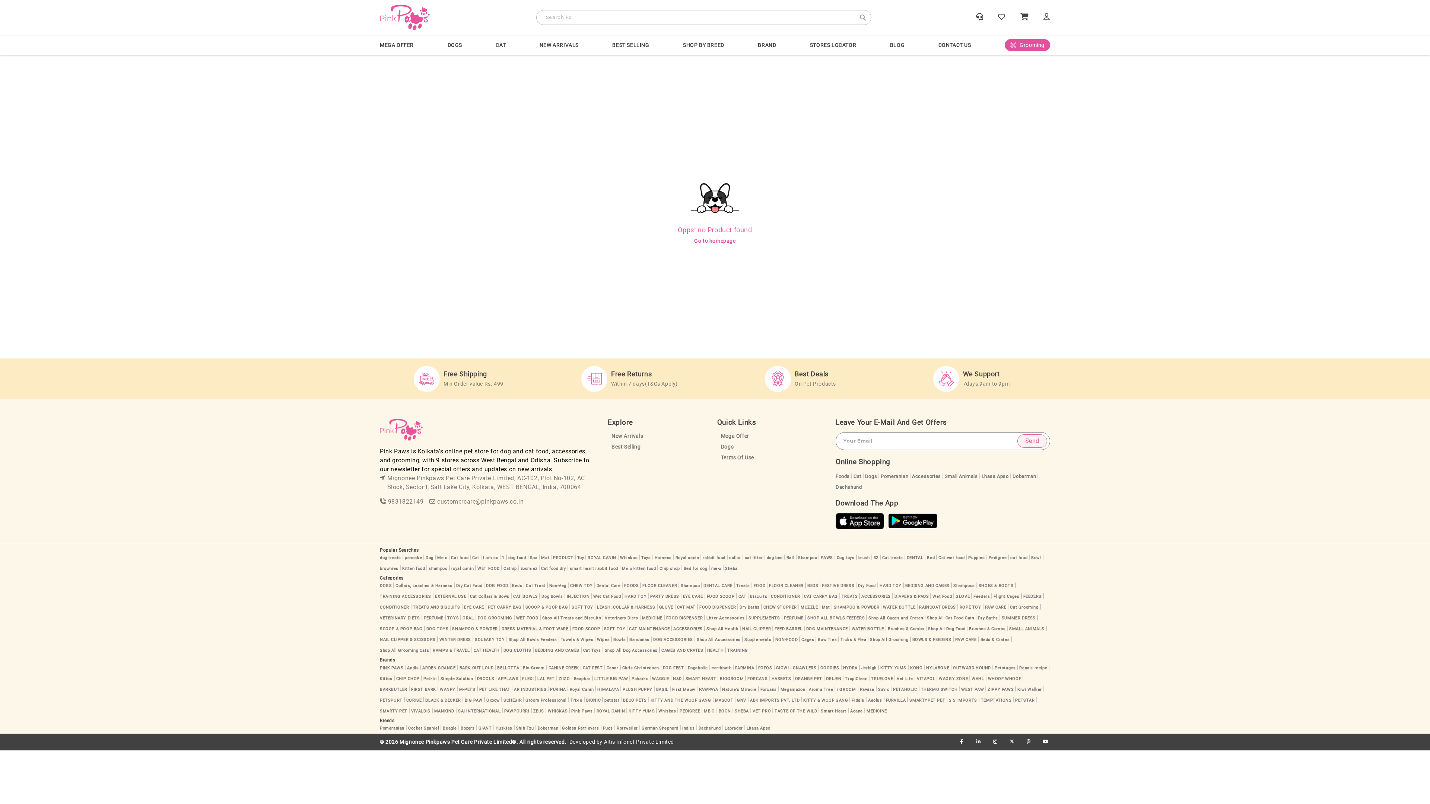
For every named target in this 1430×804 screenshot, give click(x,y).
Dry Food (867, 585)
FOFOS (765, 668)
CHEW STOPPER (780, 607)
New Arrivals (559, 45)
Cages (807, 639)
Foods (843, 476)
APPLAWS (508, 678)
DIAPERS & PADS (911, 596)
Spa (534, 557)
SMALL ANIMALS (1027, 628)
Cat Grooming (1024, 607)
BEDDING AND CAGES (927, 585)
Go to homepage (714, 241)
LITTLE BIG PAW (611, 678)
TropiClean (856, 678)
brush (864, 557)
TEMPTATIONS (996, 700)
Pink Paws (581, 711)
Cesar (613, 668)
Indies (688, 728)
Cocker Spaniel (423, 728)
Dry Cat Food (469, 585)
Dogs (727, 447)
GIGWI (782, 668)
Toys (646, 557)
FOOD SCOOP (721, 596)
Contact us (954, 45)
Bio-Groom (533, 668)
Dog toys (846, 557)
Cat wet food (951, 557)
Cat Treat (535, 585)
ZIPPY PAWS (1001, 689)
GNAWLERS (805, 668)
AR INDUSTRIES (530, 689)
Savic (883, 689)
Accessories (926, 476)
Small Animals (961, 476)
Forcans (768, 689)
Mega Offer (397, 45)
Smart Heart (833, 711)
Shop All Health (722, 628)
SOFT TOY (582, 607)
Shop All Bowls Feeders (533, 639)
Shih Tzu (525, 728)
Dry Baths (749, 607)
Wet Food (942, 596)
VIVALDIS (420, 711)
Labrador (734, 728)
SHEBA (742, 711)
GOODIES (829, 668)
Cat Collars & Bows (489, 596)
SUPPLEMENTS (764, 618)
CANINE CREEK (564, 668)
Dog (429, 557)
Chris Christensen (640, 668)
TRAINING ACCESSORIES (405, 596)
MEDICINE (652, 618)
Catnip (510, 568)
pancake (413, 557)
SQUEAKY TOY (490, 639)
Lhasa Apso (995, 476)
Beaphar (582, 678)
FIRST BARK (423, 689)
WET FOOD (488, 568)
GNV (741, 700)
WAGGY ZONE (953, 678)
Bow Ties (827, 639)
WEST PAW (972, 689)
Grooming (1032, 45)
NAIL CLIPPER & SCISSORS (408, 639)
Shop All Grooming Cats (404, 650)
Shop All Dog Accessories (631, 650)
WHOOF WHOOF (1004, 678)
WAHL (978, 678)
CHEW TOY (581, 585)
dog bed (775, 557)
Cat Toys (592, 650)
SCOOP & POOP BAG (546, 607)
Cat (857, 476)
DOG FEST (673, 668)
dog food (517, 557)
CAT (501, 45)
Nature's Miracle (739, 689)
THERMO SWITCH (939, 689)
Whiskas (629, 557)
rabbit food (714, 557)
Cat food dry (553, 568)
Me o (442, 557)
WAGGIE (660, 678)
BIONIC (593, 700)
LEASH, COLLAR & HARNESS (626, 607)
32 (876, 557)
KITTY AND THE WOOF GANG (681, 700)
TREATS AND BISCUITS (436, 607)
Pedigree (998, 557)
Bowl (1036, 557)
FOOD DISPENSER (717, 607)
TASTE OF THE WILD (796, 711)
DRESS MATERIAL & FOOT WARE (535, 628)
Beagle (450, 728)
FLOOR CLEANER (659, 585)
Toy (580, 557)
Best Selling (630, 45)
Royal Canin (582, 689)
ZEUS (538, 711)
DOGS (455, 45)
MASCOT (724, 700)
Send (1032, 440)
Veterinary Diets (621, 618)
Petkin (430, 678)
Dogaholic (698, 668)
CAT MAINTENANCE (649, 628)
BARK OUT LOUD (477, 668)
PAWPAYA (708, 689)
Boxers (468, 728)
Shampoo (807, 557)
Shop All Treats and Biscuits (571, 618)
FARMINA (744, 668)
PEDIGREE (690, 711)
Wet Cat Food (607, 596)
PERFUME (434, 618)
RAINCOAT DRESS (937, 607)
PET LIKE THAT (495, 689)
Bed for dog (696, 568)
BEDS (812, 585)
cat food (1018, 557)
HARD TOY (891, 585)
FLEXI (528, 678)
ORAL (468, 618)
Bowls (619, 639)
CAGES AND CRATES (682, 650)
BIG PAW (474, 700)
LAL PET (545, 678)
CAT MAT (686, 607)
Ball (790, 557)
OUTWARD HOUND (972, 668)
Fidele (858, 700)
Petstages (1005, 668)
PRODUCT (563, 557)
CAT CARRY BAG (821, 596)
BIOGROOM (732, 678)
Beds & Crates (995, 639)
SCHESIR (512, 700)
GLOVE (963, 596)
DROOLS (486, 678)
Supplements (758, 639)
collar (735, 557)
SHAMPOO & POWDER (857, 607)
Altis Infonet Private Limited (639, 742)
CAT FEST (593, 668)
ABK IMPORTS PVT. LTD (775, 700)
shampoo (438, 568)
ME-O (709, 711)
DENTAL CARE (718, 585)
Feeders (981, 596)
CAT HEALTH (487, 650)
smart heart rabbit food (594, 568)
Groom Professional (546, 700)
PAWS (827, 557)
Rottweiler (627, 728)
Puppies (976, 557)
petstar (611, 700)
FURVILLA (896, 700)
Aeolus (875, 700)
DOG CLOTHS (517, 650)
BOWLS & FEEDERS (931, 639)
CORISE (414, 700)
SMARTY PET (393, 711)
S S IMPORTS (963, 700)
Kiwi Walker (1029, 689)
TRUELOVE (882, 678)
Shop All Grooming (889, 639)
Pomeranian (894, 476)
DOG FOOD (497, 585)
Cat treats (892, 557)
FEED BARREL (789, 628)
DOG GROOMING (495, 618)
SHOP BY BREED (703, 45)
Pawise (867, 689)
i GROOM (846, 689)
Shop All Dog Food (946, 628)
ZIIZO (564, 678)
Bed (931, 557)
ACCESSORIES (876, 596)
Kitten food (413, 568)
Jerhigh (869, 668)
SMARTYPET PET (927, 700)
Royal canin (687, 557)
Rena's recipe (1033, 668)
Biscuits (758, 596)
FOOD (759, 585)
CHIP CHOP (408, 678)
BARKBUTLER (393, 689)
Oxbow (493, 700)
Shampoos (964, 585)
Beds (517, 585)
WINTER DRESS (455, 639)
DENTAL (915, 557)
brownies (389, 568)
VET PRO (762, 711)
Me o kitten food (639, 568)
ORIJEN (834, 678)
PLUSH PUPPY (637, 689)
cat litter (754, 557)
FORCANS (757, 678)
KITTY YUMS (893, 668)
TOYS (453, 618)
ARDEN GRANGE (438, 668)
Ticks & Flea (853, 639)
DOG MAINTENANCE (827, 628)
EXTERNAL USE (450, 596)
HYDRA (850, 668)
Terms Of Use (737, 457)
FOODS (631, 585)
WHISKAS (558, 711)
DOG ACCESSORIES (673, 639)
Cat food (459, 557)
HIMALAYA (608, 689)
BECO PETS (634, 700)
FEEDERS (1032, 596)
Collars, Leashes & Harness (423, 585)
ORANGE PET (808, 678)
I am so (490, 557)
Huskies (504, 728)
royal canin (462, 568)
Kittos (386, 678)
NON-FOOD (786, 639)
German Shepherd (660, 728)
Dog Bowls (552, 596)
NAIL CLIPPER (756, 628)
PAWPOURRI (516, 711)
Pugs (608, 728)
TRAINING (737, 650)
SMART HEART (701, 678)
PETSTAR (1025, 700)
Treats (743, 585)
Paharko (640, 678)
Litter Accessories (725, 618)
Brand (767, 45)
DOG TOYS (437, 628)
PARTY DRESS (664, 596)
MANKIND (444, 711)
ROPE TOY (970, 607)
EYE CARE (693, 596)
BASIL (662, 689)
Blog (897, 45)
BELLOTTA (508, 668)
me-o (716, 568)
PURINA (558, 689)
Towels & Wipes (577, 639)
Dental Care (609, 585)
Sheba (731, 568)
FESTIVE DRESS (838, 585)
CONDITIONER (785, 596)
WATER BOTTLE (899, 607)
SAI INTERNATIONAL (479, 711)
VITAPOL (926, 678)
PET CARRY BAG (505, 607)
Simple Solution (457, 678)
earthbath (721, 668)
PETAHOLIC (905, 689)
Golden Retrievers (580, 728)
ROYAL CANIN (602, 557)
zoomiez (529, 568)
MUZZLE (809, 607)
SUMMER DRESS (1019, 618)
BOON (725, 711)
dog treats (390, 557)
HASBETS (781, 678)
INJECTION (578, 596)
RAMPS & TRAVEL (451, 650)
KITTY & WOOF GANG (825, 700)
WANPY (447, 689)
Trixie (576, 700)
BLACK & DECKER (443, 700)
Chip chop (670, 568)
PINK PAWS (391, 668)
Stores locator (833, 45)
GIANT (485, 728)
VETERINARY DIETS (400, 618)
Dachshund (849, 487)
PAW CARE (996, 607)
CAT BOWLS (525, 596)
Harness (663, 557)
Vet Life (905, 678)
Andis (413, 668)
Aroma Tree (821, 689)
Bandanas (639, 639)
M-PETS (467, 689)
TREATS (850, 596)
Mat (545, 557)
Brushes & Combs (906, 628)
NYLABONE (937, 668)
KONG (916, 668)
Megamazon (793, 689)
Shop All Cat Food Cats (950, 618)
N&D (677, 678)
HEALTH (715, 650)
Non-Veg (557, 585)
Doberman (1024, 476)
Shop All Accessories (719, 639)
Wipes (603, 639)
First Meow (683, 689)
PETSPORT (391, 700)
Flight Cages (1006, 596)
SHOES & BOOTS (996, 585)
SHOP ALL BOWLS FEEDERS (836, 618)
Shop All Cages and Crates (895, 618)
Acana (856, 711)
